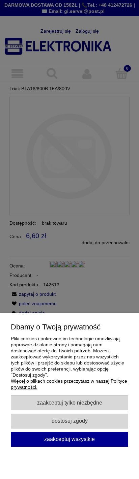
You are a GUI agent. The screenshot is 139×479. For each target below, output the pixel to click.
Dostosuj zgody (70, 421)
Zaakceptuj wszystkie (69, 439)
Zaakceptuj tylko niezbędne (69, 403)
